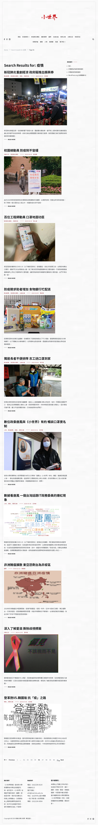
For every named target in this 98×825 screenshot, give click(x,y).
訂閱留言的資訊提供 (74, 72)
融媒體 (51, 42)
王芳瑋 (41, 430)
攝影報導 (44, 37)
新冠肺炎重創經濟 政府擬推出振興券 (29, 72)
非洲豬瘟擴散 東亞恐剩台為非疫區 (27, 564)
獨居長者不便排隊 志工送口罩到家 (27, 358)
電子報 (62, 42)
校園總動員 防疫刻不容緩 (21, 150)
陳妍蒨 (42, 293)
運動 (41, 42)
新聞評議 (35, 42)
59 (50, 760)
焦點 (19, 37)
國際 (50, 37)
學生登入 (28, 818)
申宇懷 (42, 362)
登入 (69, 66)
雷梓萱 (26, 632)
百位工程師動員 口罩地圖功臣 (24, 217)
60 (54, 760)
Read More (11, 139)
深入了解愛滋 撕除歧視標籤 (22, 628)
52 (24, 760)
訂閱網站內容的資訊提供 (75, 69)
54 (32, 760)
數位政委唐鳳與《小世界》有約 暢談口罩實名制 (35, 423)
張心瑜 (35, 221)
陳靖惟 (23, 568)
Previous (12, 760)
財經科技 (77, 37)
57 (43, 760)
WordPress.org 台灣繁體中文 (77, 75)
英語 (56, 42)
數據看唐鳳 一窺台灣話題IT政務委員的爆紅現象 (35, 497)
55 (35, 760)
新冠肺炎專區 (35, 37)
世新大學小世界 (20, 818)
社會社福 (55, 37)
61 (58, 760)
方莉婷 (46, 76)
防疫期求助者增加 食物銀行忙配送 (27, 289)
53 (28, 760)
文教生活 (70, 37)
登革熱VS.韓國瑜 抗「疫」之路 (25, 697)
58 (47, 760)
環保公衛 (63, 37)
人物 (46, 42)
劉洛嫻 (35, 154)
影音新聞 (25, 37)
